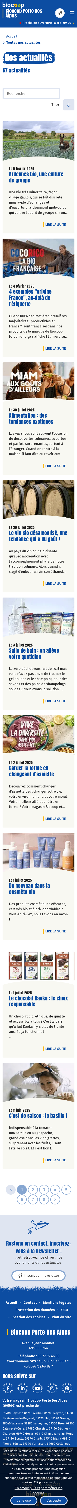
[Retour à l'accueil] (13, 5)
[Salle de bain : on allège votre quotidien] (38, 618)
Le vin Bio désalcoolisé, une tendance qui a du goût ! (38, 536)
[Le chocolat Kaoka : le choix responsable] (38, 966)
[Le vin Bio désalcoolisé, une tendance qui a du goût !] (38, 501)
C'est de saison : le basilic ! (38, 1116)
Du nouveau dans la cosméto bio (33, 889)
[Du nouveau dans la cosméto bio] (38, 853)
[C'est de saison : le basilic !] (38, 1083)
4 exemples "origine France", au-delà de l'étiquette (33, 298)
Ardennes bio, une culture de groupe (36, 177)
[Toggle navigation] (72, 14)
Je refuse (24, 1500)
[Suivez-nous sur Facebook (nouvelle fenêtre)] (8, 1388)
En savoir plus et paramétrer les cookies (38, 1490)
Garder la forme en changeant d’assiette (33, 771)
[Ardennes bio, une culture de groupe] (38, 142)
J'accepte (54, 1500)
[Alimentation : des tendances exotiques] (38, 383)
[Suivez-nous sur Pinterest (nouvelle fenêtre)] (67, 1388)
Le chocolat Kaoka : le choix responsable (38, 1001)
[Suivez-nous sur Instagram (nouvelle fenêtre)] (52, 1388)
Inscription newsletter (41, 1276)
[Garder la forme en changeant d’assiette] (38, 736)
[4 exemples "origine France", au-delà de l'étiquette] (38, 259)
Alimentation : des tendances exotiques (33, 418)
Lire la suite (56, 224)
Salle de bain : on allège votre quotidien (34, 654)
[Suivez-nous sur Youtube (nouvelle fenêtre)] (37, 1388)
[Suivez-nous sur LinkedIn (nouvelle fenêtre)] (22, 1388)
